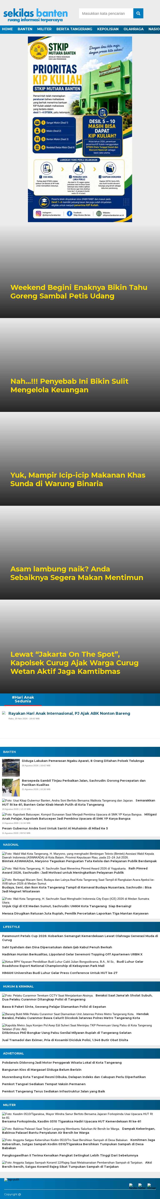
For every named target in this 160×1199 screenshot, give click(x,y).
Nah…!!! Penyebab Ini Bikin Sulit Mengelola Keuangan (69, 385)
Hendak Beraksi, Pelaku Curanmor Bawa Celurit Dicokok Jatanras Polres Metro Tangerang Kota (75, 1016)
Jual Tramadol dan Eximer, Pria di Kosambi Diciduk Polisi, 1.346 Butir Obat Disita (65, 1040)
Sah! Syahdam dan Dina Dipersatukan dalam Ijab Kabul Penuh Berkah (57, 947)
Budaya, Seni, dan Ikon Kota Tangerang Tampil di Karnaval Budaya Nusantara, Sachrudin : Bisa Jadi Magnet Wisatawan (76, 889)
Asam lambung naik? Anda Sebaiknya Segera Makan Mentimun (76, 573)
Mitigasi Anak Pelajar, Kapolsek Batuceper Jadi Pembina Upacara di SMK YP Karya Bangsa (79, 816)
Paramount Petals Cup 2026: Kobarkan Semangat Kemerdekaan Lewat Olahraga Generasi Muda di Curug (80, 938)
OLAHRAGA (134, 29)
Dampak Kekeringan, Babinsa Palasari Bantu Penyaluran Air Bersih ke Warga (78, 1131)
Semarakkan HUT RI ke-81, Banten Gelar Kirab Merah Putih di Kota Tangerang (78, 802)
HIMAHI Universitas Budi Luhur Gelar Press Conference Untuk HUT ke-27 (60, 973)
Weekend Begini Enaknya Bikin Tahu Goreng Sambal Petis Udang (79, 291)
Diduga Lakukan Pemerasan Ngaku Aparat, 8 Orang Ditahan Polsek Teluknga (83, 761)
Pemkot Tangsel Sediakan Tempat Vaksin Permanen (44, 1084)
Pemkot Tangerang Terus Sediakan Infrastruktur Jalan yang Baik (53, 1091)
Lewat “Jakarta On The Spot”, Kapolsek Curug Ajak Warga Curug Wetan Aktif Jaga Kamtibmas (74, 663)
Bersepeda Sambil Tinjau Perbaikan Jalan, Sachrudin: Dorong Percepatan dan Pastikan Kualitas (84, 783)
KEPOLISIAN (108, 29)
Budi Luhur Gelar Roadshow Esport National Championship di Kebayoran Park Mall (72, 964)
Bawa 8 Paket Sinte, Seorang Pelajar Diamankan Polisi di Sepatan (54, 1007)
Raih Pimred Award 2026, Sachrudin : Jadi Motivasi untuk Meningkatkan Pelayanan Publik (75, 870)
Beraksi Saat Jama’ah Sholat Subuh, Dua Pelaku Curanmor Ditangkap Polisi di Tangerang (77, 997)
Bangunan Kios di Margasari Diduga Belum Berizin (41, 1070)
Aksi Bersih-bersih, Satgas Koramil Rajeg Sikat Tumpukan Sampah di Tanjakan (77, 1165)
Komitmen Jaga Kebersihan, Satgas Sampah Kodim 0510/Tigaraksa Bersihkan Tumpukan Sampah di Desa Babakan (78, 1144)
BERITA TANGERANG (74, 29)
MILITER (44, 29)
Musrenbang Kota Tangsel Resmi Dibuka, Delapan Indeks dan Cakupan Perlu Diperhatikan (74, 1077)
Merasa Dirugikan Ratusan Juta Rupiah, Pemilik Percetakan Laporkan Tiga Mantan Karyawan (75, 913)
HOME (7, 29)
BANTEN (25, 29)
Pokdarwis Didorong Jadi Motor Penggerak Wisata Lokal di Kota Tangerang (62, 1062)
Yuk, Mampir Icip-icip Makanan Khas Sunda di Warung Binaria (77, 479)
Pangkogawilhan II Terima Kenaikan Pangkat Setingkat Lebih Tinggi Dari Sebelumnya (70, 1155)
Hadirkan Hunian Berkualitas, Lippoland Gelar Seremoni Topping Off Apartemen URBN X (72, 954)
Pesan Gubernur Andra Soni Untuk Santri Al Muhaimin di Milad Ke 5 (55, 828)
